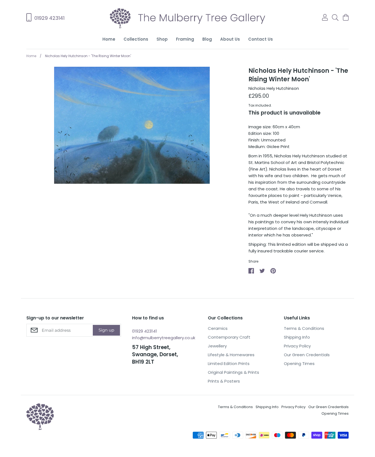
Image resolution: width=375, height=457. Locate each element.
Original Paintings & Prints (233, 372)
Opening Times (299, 363)
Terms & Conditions (304, 328)
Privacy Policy (297, 346)
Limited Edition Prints (229, 363)
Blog (207, 39)
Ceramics (218, 328)
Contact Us (260, 39)
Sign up (106, 330)
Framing (185, 39)
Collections (136, 39)
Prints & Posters (224, 381)
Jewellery (217, 346)
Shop (162, 39)
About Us (230, 39)
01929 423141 (144, 331)
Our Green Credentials (307, 355)
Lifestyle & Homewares (231, 355)
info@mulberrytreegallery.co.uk (163, 338)
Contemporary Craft (229, 337)
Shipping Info (297, 337)
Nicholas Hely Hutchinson (273, 88)
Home (108, 39)
